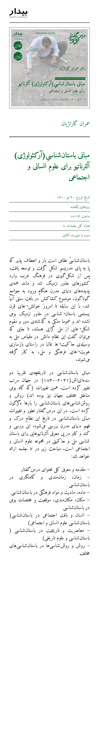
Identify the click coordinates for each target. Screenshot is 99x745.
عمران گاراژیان (75, 124)
